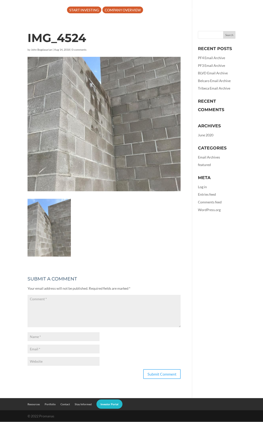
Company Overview (123, 10)
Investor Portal (84, 21)
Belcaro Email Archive (214, 81)
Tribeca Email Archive (214, 88)
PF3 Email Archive (211, 65)
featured (204, 165)
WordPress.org (209, 210)
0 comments (79, 49)
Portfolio (212, 10)
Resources (183, 10)
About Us (155, 10)
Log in (202, 187)
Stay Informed (83, 404)
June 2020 (205, 135)
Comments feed (210, 202)
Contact (65, 404)
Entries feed (207, 194)
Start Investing (84, 10)
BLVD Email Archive (213, 73)
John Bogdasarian (41, 49)
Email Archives (209, 157)
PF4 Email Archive (211, 58)
